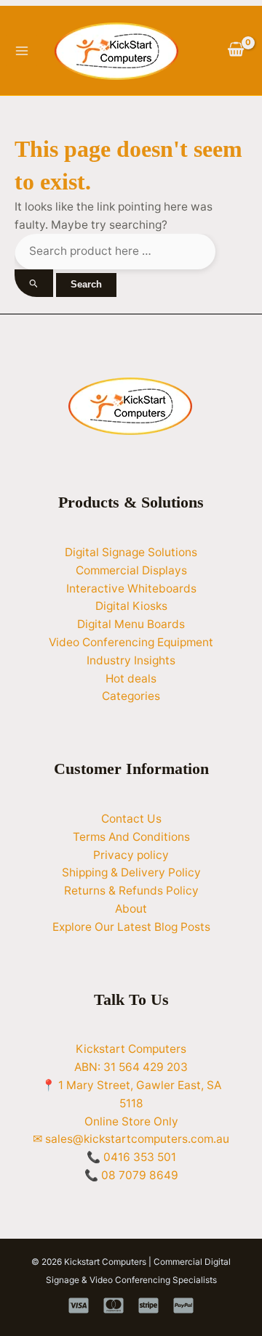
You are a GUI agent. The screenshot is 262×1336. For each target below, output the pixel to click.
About (131, 909)
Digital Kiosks (131, 606)
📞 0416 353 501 (131, 1157)
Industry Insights (131, 660)
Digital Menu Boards (131, 624)
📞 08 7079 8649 (131, 1175)
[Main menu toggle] (21, 50)
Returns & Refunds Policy (131, 890)
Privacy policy (131, 855)
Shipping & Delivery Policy (131, 872)
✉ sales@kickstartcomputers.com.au (131, 1139)
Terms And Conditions (131, 837)
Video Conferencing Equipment (131, 642)
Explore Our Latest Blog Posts (131, 927)
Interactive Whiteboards (131, 588)
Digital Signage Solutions (131, 552)
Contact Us (131, 819)
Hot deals (131, 678)
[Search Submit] (34, 283)
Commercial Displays (131, 570)
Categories (131, 696)
